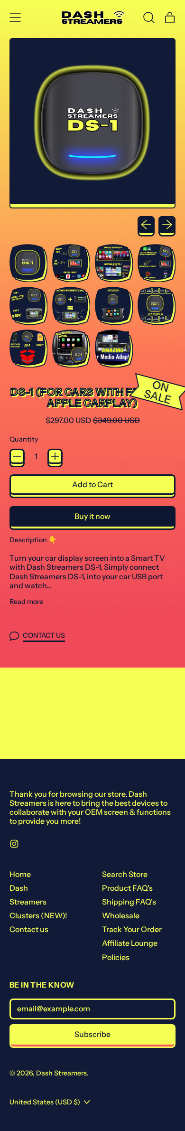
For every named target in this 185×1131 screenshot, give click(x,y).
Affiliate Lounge (129, 943)
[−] (17, 456)
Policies (116, 957)
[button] (149, 17)
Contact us (28, 929)
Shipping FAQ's (129, 901)
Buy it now (92, 516)
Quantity (23, 439)
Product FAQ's (127, 888)
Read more (26, 602)
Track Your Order (132, 929)
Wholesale (120, 915)
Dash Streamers (61, 1073)
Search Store (125, 874)
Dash (18, 888)
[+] (55, 456)
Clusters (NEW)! (38, 915)
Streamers (27, 901)
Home (20, 874)
